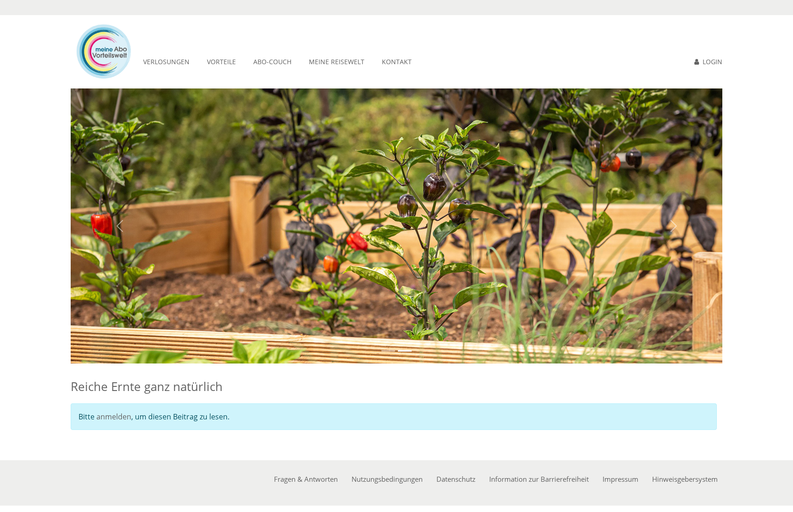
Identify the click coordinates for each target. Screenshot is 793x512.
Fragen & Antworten (306, 479)
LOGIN (712, 61)
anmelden (113, 417)
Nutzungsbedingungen (387, 479)
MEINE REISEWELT (336, 61)
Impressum (620, 479)
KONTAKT (397, 61)
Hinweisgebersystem (685, 479)
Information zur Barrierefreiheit (539, 479)
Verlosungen (166, 61)
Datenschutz (455, 479)
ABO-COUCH (272, 61)
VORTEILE (221, 61)
